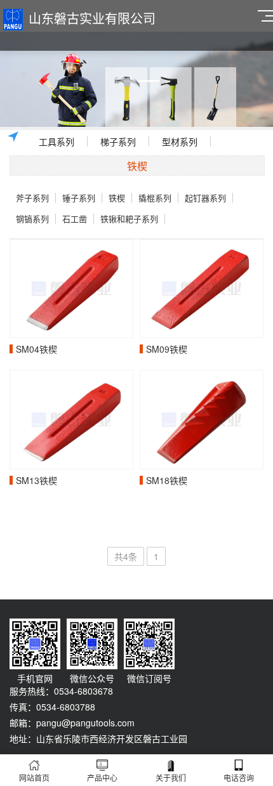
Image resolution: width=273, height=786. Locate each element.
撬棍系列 (154, 198)
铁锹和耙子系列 (129, 219)
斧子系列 (32, 198)
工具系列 (56, 141)
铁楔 (117, 198)
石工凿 (74, 219)
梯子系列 (118, 141)
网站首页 (34, 777)
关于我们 (171, 777)
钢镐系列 (32, 219)
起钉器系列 (205, 198)
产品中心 (102, 777)
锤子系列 (78, 198)
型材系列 (179, 141)
